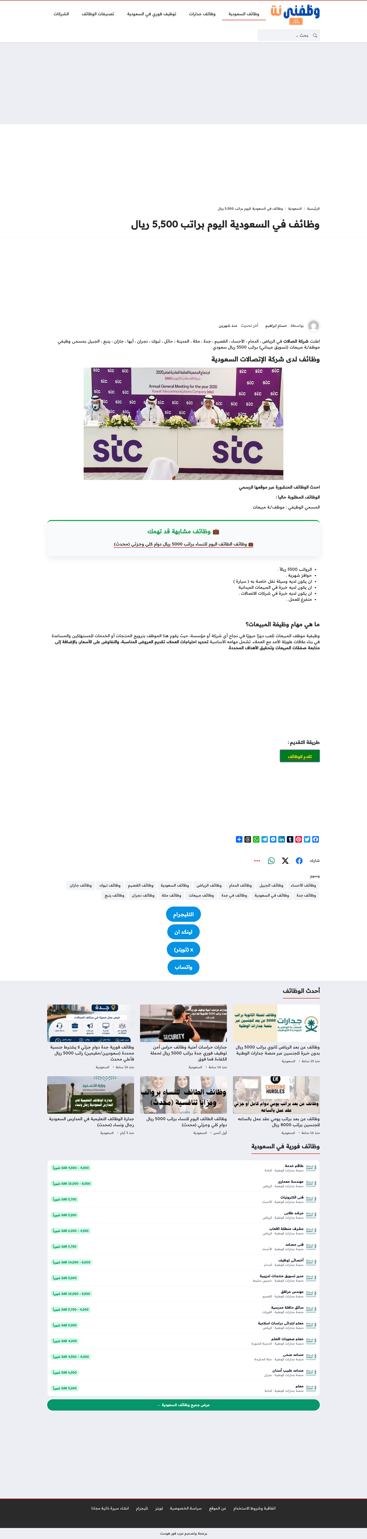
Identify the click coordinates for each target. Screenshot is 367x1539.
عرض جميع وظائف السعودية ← (183, 1405)
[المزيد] (257, 860)
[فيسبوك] (299, 860)
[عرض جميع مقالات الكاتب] (313, 326)
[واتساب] (271, 860)
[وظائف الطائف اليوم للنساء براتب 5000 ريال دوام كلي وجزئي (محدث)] (183, 1106)
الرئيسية (313, 208)
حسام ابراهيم (276, 325)
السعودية (295, 208)
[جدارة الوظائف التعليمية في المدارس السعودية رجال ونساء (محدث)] (90, 1106)
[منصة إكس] (285, 860)
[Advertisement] (183, 83)
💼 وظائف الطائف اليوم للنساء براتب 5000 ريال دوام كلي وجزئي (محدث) (183, 543)
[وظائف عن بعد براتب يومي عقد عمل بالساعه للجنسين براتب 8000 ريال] (276, 1106)
